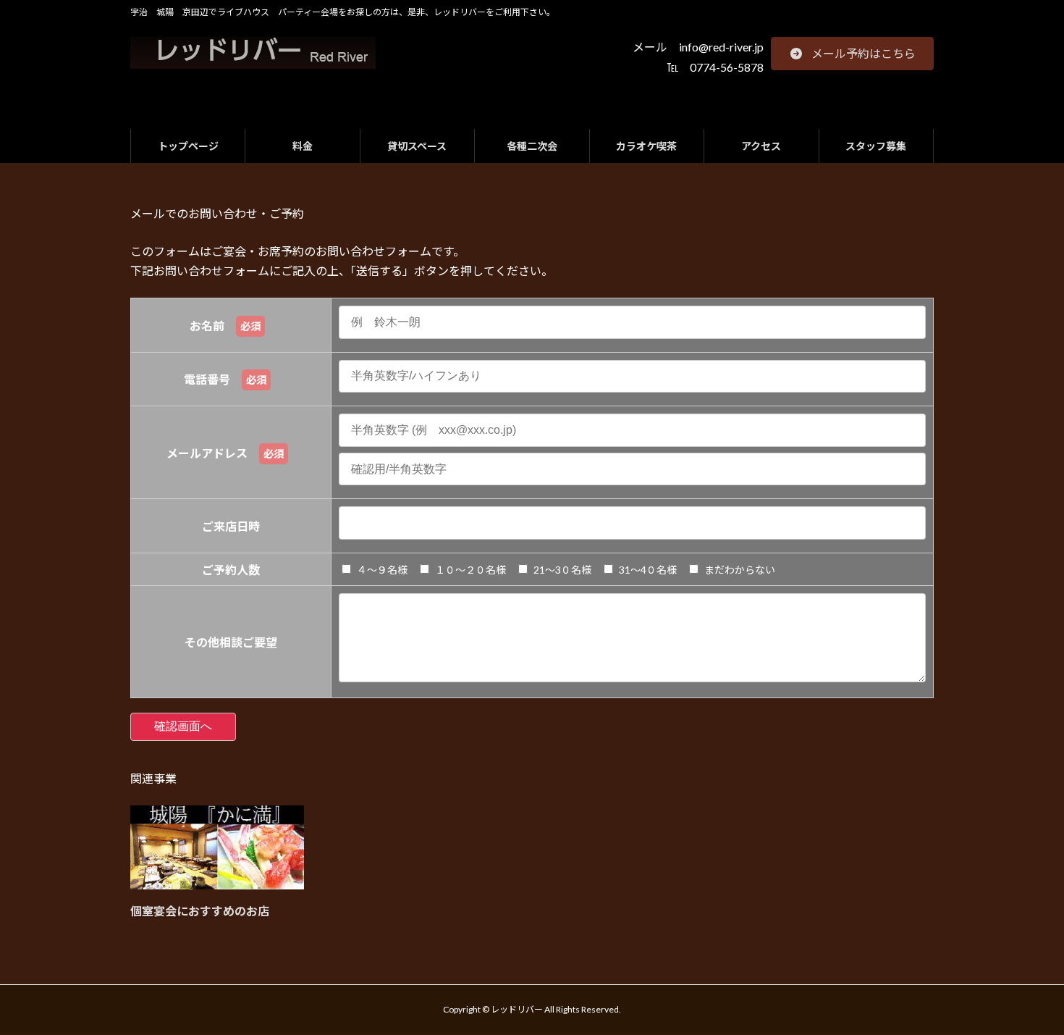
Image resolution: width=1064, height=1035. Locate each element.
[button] (852, 53)
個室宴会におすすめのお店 (199, 911)
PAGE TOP (1026, 990)
